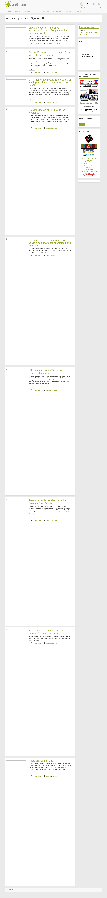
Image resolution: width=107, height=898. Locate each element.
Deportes (17, 11)
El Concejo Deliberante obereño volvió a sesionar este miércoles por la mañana (50, 243)
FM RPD (89, 167)
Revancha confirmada (41, 760)
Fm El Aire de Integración (88, 158)
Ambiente (78, 11)
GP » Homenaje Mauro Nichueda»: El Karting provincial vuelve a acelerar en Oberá (50, 82)
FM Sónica (89, 160)
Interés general (57, 11)
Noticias (57, 43)
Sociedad (46, 11)
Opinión (68, 11)
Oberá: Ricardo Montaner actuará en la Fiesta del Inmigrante (49, 53)
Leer (31, 69)
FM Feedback (89, 169)
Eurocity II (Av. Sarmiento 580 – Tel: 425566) (89, 33)
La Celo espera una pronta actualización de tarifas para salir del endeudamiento (49, 30)
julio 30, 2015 (37, 43)
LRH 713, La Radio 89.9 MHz (89, 171)
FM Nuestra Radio (89, 166)
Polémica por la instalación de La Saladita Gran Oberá (47, 502)
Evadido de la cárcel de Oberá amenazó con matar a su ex (46, 632)
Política (37, 11)
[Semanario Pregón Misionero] (89, 92)
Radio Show (89, 162)
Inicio (9, 11)
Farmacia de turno (87, 27)
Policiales (27, 11)
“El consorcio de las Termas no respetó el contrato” (46, 371)
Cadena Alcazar (89, 164)
